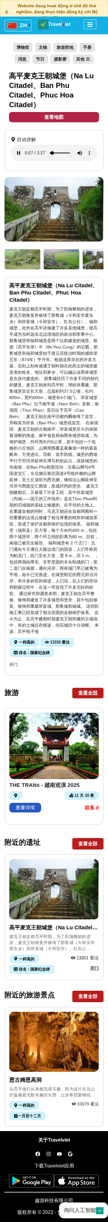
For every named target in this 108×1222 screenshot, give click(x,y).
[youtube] (59, 1154)
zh (22, 25)
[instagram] (48, 1154)
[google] (70, 1154)
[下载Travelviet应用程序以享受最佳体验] (31, 1182)
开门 (13, 664)
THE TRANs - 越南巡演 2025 (44, 785)
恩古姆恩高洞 (25, 1080)
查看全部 (88, 692)
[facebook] (37, 1154)
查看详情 (25, 807)
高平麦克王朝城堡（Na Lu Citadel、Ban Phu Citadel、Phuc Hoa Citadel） (53, 927)
